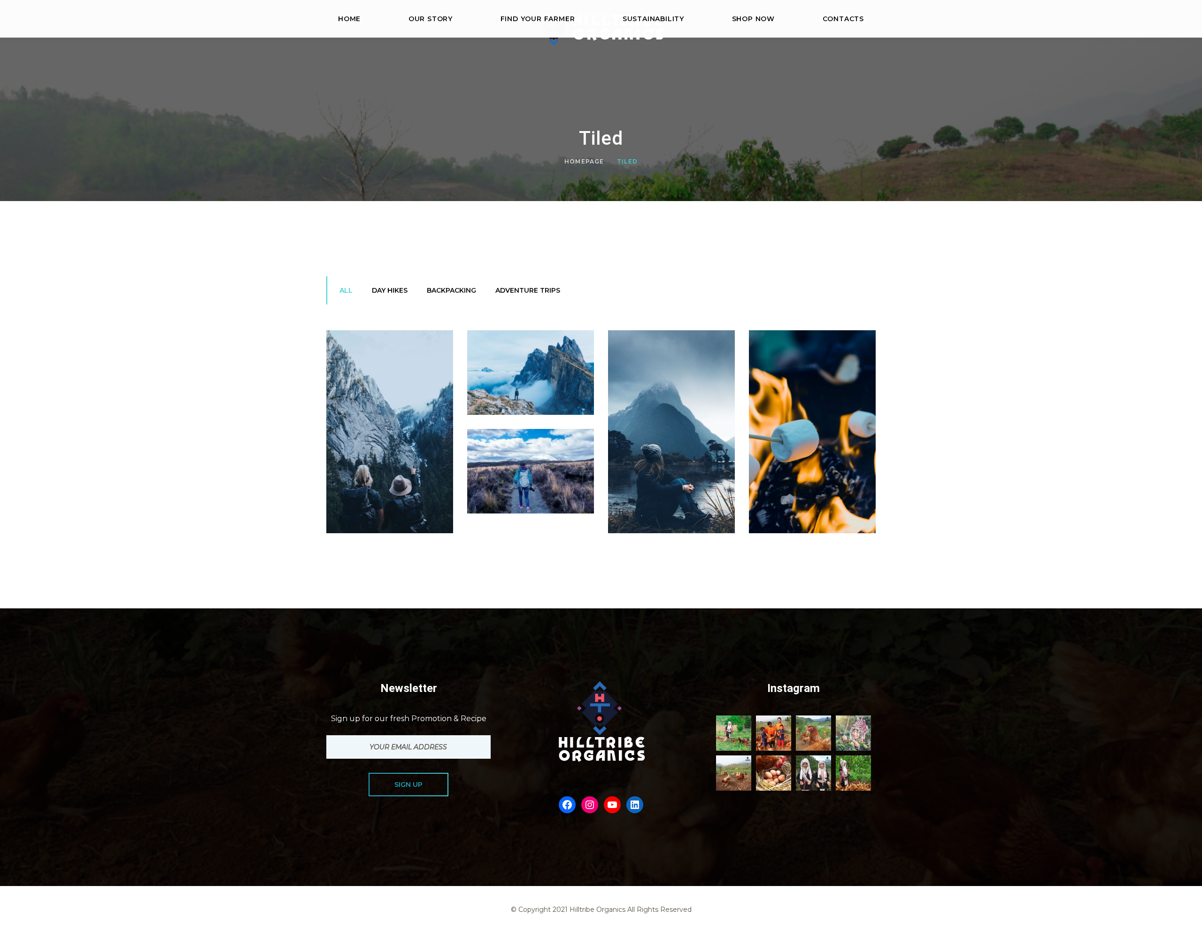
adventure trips (527, 290)
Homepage (584, 161)
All (346, 290)
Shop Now (753, 19)
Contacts (843, 19)
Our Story (430, 19)
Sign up (408, 784)
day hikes (390, 290)
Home (349, 19)
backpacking (451, 290)
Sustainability (653, 19)
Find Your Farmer (538, 19)
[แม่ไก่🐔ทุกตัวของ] (733, 733)
